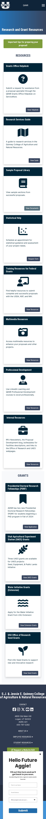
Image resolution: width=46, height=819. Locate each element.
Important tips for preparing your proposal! (23, 44)
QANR (25, 5)
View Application (30, 527)
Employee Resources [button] (22, 737)
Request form (33, 259)
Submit (23, 810)
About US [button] (22, 731)
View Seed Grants (30, 673)
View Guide (34, 160)
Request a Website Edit (24, 750)
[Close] (40, 754)
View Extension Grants (28, 625)
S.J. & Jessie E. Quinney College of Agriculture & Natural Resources (23, 695)
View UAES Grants (30, 577)
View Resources (32, 309)
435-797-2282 (23, 725)
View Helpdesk (32, 110)
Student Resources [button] (22, 743)
